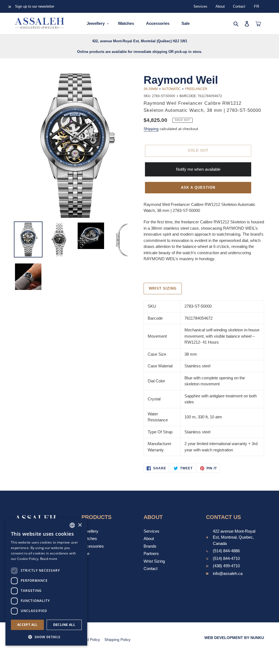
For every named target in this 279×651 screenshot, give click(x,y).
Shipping (151, 129)
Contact (239, 6)
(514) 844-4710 (226, 558)
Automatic (171, 89)
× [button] (80, 525)
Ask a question (198, 187)
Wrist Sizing (154, 561)
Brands (150, 546)
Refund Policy (88, 639)
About (220, 6)
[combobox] (72, 525)
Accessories (92, 546)
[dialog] (46, 582)
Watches (89, 538)
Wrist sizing (163, 288)
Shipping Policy (117, 639)
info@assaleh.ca (227, 573)
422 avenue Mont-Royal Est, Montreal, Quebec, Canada (234, 537)
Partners (151, 553)
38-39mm (151, 89)
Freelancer (196, 89)
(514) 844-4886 (226, 550)
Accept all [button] (27, 624)
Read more (48, 558)
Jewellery (89, 531)
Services (200, 6)
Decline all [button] (64, 624)
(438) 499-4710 (226, 565)
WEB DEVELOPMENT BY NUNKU (234, 637)
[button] (46, 637)
